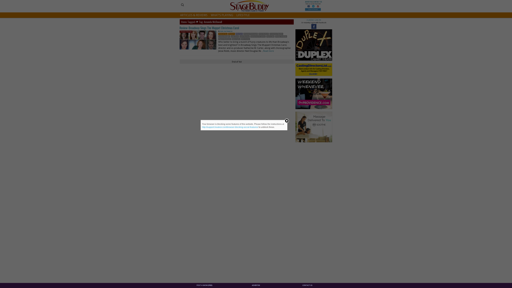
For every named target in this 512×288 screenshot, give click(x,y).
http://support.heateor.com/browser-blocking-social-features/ (230, 127)
